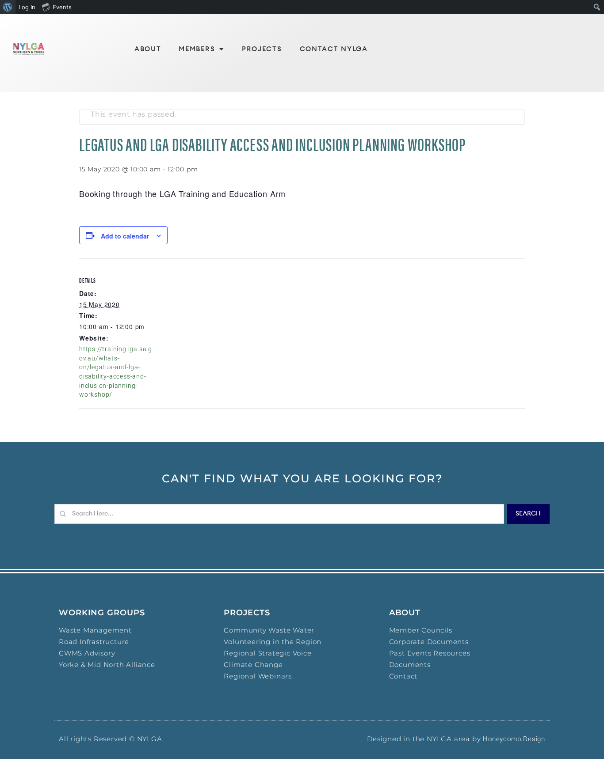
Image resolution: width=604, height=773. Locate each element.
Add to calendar (125, 235)
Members (197, 49)
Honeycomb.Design (514, 739)
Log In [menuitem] (27, 7)
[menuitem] (7, 7)
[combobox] (279, 514)
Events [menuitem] (62, 7)
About (147, 49)
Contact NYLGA (334, 49)
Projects (262, 49)
